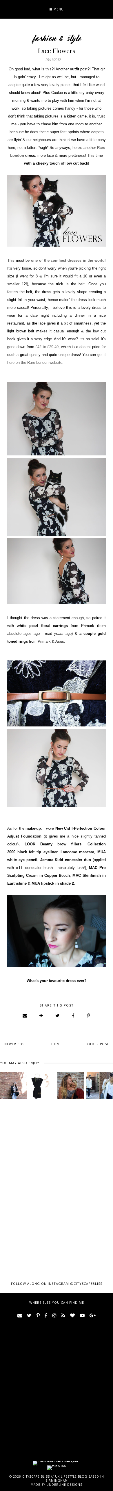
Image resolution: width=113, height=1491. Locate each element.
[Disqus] (56, 1183)
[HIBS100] (56, 1465)
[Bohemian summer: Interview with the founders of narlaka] (70, 1086)
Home (56, 1044)
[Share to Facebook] (73, 1015)
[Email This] (25, 1015)
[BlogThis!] (41, 1015)
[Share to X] (57, 1015)
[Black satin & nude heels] (42, 1086)
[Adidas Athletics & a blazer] (13, 1086)
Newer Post (15, 1044)
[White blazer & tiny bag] (99, 1086)
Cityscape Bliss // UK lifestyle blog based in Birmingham (63, 1478)
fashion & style (56, 38)
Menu (58, 9)
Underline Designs (64, 1485)
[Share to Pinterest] (89, 1015)
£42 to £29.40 (47, 347)
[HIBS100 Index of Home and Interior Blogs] (57, 1460)
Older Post (98, 1044)
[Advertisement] (56, 1401)
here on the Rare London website (34, 362)
